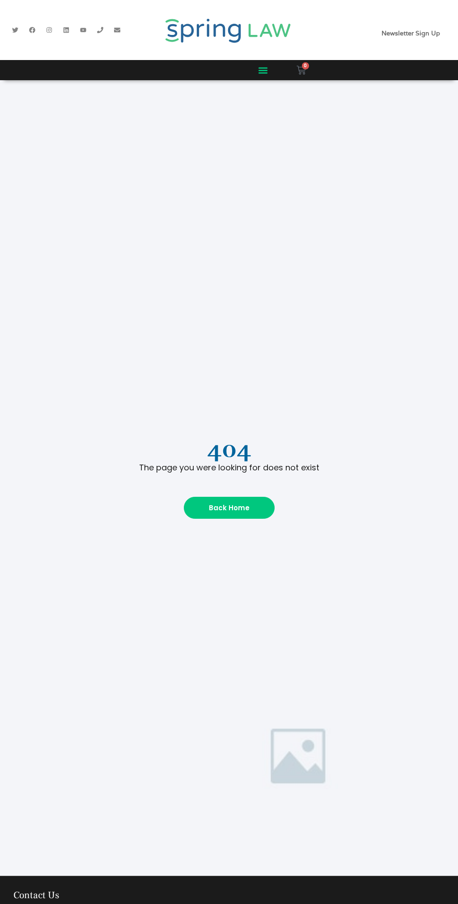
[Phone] (100, 30)
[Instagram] (49, 30)
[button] (262, 70)
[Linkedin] (66, 30)
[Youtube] (83, 30)
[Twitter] (15, 30)
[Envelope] (117, 30)
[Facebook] (32, 30)
